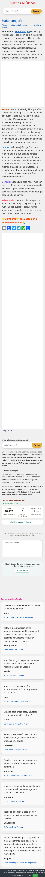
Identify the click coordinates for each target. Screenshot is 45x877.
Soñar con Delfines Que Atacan (16, 701)
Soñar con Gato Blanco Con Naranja (18, 775)
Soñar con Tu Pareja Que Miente (16, 724)
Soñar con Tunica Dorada (14, 675)
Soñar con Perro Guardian (14, 801)
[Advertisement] (22, 84)
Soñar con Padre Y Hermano (15, 650)
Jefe (11, 431)
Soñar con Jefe (12, 21)
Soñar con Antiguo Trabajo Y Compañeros (20, 863)
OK (35, 875)
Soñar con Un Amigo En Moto (15, 750)
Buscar (36, 11)
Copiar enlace (22, 571)
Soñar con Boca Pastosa (13, 827)
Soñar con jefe (22, 31)
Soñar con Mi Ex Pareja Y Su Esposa (18, 617)
